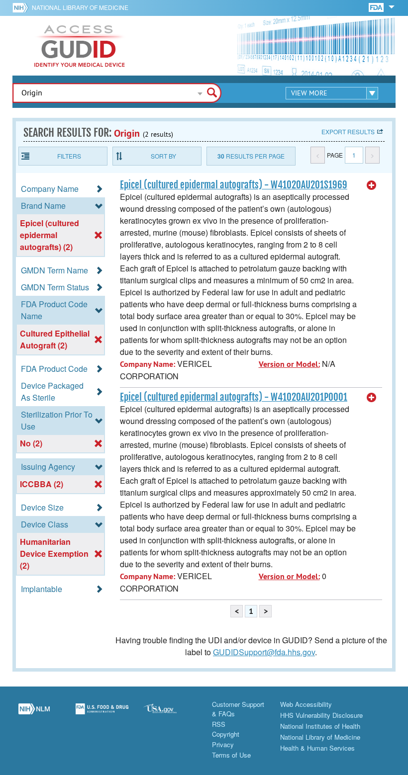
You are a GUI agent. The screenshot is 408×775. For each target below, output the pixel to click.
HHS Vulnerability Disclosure (321, 715)
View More (309, 92)
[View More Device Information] (372, 185)
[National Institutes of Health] (22, 7)
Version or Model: (289, 364)
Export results (348, 131)
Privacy (223, 744)
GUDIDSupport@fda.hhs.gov (264, 652)
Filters (69, 156)
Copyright (225, 734)
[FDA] (377, 6)
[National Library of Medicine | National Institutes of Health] (34, 714)
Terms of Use (231, 755)
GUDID (79, 46)
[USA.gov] (170, 714)
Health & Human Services (317, 748)
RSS (218, 724)
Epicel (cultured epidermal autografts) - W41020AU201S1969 (233, 185)
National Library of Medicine (80, 7)
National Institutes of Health (320, 726)
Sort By (163, 156)
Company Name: (147, 364)
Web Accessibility (306, 704)
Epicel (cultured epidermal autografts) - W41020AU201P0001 (233, 397)
